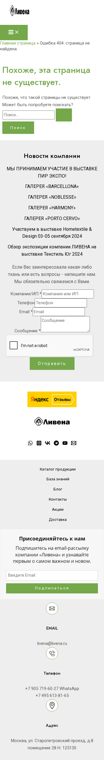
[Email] (73, 444)
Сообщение (27, 330)
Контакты (58, 499)
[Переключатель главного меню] (14, 32)
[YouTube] (65, 444)
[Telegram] (56, 444)
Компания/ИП (26, 293)
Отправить (52, 363)
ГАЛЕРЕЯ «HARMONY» (52, 208)
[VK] (47, 444)
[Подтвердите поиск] (64, 114)
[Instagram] (39, 444)
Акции (58, 509)
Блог (57, 489)
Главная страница (18, 43)
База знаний (58, 479)
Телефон (26, 302)
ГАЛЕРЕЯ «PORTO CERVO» (52, 218)
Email (26, 311)
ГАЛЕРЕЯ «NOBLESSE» (52, 197)
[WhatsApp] (30, 444)
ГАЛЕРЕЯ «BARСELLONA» (52, 186)
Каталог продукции (58, 469)
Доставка (58, 519)
